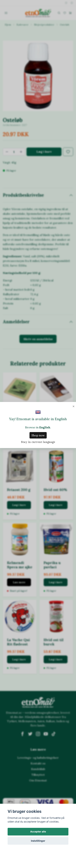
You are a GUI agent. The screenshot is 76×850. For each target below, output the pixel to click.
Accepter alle (38, 831)
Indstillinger (38, 840)
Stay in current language (38, 442)
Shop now (38, 435)
